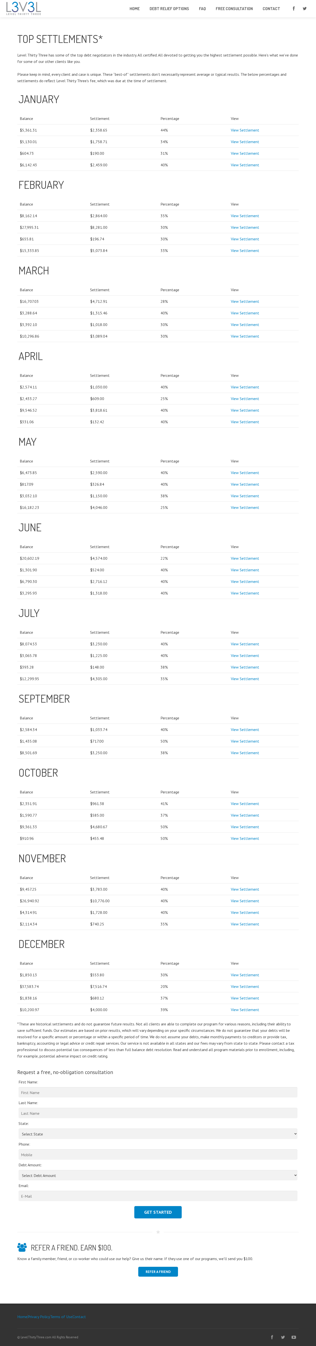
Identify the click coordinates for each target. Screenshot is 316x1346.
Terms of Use (61, 1316)
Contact (79, 1316)
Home (22, 1316)
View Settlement (245, 130)
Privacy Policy (39, 1316)
